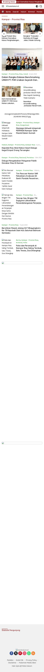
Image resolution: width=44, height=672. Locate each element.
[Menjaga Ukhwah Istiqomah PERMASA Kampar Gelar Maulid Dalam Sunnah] (8, 130)
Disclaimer (12, 663)
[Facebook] (11, 653)
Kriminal (19, 242)
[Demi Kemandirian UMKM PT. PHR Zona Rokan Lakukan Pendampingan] (11, 91)
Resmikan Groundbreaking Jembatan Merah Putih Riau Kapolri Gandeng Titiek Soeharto (32, 103)
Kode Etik (19, 660)
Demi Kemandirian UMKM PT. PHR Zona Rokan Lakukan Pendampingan (9, 101)
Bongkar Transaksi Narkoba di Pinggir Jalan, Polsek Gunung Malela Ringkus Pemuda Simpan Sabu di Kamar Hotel (32, 38)
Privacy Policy (31, 660)
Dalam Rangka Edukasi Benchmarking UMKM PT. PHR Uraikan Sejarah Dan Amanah (21, 80)
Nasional (22, 157)
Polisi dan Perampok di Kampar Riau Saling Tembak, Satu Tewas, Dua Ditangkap (29, 248)
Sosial (25, 74)
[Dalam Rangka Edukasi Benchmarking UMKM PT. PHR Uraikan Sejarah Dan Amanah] (22, 59)
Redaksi (10, 660)
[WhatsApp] (29, 653)
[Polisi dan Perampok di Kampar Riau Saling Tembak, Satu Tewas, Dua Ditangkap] (8, 247)
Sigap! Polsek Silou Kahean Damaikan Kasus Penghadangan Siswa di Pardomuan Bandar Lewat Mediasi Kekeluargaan (10, 38)
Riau (21, 74)
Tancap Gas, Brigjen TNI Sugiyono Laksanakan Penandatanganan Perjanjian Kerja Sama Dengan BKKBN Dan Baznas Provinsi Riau (29, 203)
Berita (18, 240)
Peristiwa (30, 157)
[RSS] (33, 653)
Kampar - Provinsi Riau (10, 74)
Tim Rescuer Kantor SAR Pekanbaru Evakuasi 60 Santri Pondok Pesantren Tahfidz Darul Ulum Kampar (28, 177)
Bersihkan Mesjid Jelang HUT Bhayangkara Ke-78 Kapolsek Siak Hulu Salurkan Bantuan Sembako (21, 230)
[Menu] (3, 6)
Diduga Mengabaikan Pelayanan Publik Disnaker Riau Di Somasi (19, 162)
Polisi (25, 242)
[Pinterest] (20, 653)
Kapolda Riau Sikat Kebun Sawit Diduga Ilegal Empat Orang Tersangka (19, 149)
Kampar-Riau (30, 145)
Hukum (4, 145)
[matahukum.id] (12, 6)
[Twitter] (16, 653)
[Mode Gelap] (37, 6)
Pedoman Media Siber (27, 663)
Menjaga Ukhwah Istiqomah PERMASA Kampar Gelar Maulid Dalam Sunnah (28, 130)
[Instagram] (24, 653)
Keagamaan (24, 125)
